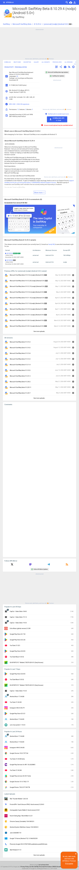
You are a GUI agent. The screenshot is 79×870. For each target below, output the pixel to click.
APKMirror (10, 2)
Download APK (58, 119)
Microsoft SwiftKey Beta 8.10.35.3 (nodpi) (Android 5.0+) (27, 326)
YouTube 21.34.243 (16, 702)
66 (17, 76)
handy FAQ (51, 244)
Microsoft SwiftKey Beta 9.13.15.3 (20, 342)
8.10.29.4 (37, 24)
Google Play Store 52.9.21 (17, 713)
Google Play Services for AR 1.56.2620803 (22, 764)
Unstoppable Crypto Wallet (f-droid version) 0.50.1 (25, 810)
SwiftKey (20, 17)
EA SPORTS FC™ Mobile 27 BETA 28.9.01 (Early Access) (26, 662)
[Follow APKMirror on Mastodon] (30, 565)
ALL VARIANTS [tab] (46, 62)
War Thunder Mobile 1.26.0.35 (19, 799)
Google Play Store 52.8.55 (17, 651)
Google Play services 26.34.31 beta (20, 776)
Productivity (9, 67)
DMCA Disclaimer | (58, 866)
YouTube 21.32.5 (15, 645)
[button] (56, 67)
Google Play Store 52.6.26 (17, 640)
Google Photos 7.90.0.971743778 (20, 787)
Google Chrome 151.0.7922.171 (19, 781)
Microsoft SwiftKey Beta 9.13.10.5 (20, 370)
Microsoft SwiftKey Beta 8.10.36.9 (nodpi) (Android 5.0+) (27, 320)
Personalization (21, 67)
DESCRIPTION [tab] (27, 62)
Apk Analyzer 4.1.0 (15, 850)
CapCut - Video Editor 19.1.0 (18, 617)
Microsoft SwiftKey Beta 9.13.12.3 (20, 359)
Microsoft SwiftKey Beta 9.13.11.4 (20, 364)
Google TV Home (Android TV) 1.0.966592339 (23, 838)
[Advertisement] (39, 44)
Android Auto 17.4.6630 (17, 719)
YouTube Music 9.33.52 (17, 657)
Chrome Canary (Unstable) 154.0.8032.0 (22, 821)
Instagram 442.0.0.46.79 (17, 708)
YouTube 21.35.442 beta (17, 759)
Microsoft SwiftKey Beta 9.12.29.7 (20, 393)
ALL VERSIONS (69, 62)
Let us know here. (43, 864)
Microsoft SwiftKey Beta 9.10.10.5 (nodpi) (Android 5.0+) (27, 309)
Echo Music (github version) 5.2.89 (20, 628)
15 (18, 109)
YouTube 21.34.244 (16, 770)
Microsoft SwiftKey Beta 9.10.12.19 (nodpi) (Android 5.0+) (27, 286)
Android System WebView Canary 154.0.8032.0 (24, 827)
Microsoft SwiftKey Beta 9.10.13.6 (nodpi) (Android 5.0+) (27, 275)
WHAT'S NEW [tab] (17, 62)
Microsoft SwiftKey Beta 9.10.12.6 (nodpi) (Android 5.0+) (27, 292)
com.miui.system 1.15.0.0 (17, 725)
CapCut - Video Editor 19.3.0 (18, 691)
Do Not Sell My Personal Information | (41, 866)
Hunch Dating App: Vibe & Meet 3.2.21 (21, 816)
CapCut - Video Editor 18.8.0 (18, 611)
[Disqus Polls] (39, 431)
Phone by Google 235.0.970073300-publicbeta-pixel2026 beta (28, 844)
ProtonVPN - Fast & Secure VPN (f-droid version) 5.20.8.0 (27, 804)
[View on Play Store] (65, 67)
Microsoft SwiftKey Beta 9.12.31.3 (20, 376)
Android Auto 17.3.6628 (17, 696)
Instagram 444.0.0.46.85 (17, 747)
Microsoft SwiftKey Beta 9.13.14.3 (20, 347)
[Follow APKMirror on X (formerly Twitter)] (12, 565)
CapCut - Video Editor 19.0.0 (18, 623)
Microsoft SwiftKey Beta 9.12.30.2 (20, 381)
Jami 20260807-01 (15, 833)
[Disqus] (39, 481)
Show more (38, 192)
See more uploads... (39, 331)
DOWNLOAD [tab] (7, 62)
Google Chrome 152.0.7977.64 (19, 753)
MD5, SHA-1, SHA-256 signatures (19, 104)
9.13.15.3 (24, 203)
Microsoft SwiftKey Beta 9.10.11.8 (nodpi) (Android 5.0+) (27, 303)
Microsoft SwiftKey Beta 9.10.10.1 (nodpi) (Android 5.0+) (27, 315)
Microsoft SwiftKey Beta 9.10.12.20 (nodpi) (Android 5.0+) (27, 280)
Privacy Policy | (25, 866)
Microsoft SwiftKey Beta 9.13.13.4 (20, 353)
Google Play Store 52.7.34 (17, 634)
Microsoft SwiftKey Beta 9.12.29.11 (20, 387)
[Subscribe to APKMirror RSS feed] (67, 565)
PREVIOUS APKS (57, 62)
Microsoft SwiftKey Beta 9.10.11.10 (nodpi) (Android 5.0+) (27, 297)
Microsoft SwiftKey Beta (22, 24)
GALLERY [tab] (36, 62)
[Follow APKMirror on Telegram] (48, 565)
